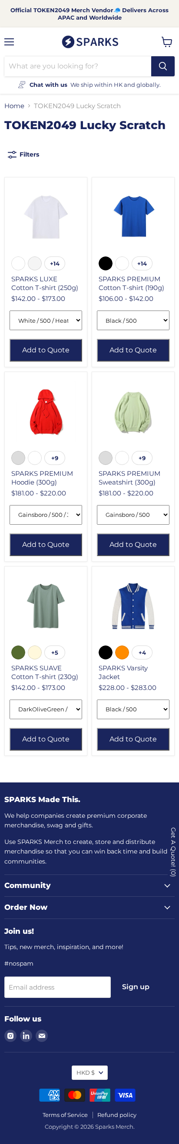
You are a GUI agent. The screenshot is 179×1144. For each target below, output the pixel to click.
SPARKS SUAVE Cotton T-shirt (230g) (44, 672)
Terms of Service (65, 1114)
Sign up (135, 987)
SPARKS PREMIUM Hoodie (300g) (42, 477)
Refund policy (116, 1114)
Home (14, 105)
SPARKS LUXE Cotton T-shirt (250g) (44, 283)
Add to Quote (46, 350)
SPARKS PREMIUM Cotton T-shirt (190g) (131, 283)
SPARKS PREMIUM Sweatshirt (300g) (129, 477)
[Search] (163, 66)
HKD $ (85, 1072)
